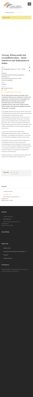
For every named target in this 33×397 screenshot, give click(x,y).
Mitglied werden (7, 248)
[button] (29, 70)
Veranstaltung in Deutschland (13, 92)
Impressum (5, 254)
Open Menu (29, 3)
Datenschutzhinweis (7, 258)
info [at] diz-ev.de (20, 12)
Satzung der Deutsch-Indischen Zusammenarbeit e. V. (15, 251)
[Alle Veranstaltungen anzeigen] (29, 67)
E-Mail (5, 90)
